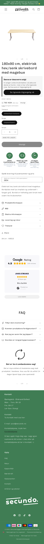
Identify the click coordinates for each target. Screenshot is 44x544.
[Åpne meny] (5, 9)
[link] (20, 363)
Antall (4, 127)
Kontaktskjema (11, 431)
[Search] (39, 179)
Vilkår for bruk (14, 535)
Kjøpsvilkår (9, 469)
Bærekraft (9, 474)
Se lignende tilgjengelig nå (22, 92)
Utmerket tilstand (12, 114)
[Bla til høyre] (26, 59)
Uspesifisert (10, 123)
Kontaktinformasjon (23, 539)
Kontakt (8, 484)
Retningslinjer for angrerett (16, 532)
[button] (33, 9)
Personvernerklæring (34, 532)
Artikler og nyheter (12, 489)
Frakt (3, 105)
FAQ (6, 458)
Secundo (13, 529)
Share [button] (6, 233)
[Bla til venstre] (17, 59)
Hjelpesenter (10, 479)
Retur (7, 464)
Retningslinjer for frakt (29, 535)
